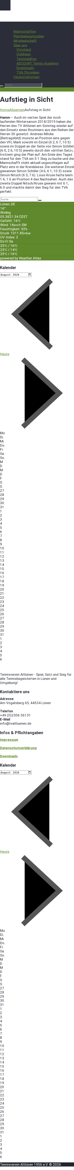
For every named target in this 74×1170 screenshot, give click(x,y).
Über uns (20, 45)
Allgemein (17, 110)
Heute (4, 354)
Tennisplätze (26, 59)
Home (4, 110)
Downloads (25, 68)
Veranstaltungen (26, 77)
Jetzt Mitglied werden (17, 89)
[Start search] (1, 86)
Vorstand (23, 50)
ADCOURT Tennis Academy (37, 63)
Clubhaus (23, 54)
